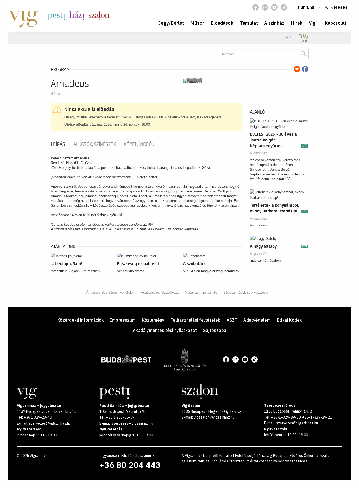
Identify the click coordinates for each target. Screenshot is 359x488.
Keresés (339, 7)
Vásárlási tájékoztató (201, 292)
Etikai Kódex (289, 320)
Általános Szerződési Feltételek (110, 292)
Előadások (222, 23)
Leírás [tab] (58, 144)
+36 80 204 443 (130, 464)
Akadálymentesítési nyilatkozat (165, 330)
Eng (310, 7)
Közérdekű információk (80, 320)
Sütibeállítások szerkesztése (245, 292)
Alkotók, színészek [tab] (94, 144)
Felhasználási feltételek (195, 320)
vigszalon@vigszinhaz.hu (214, 417)
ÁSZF (232, 320)
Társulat (249, 23)
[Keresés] (303, 54)
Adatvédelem (257, 320)
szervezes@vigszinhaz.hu (50, 423)
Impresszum (123, 320)
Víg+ (313, 23)
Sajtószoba (214, 330)
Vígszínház (258, 153)
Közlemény (153, 320)
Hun (301, 7)
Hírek (296, 23)
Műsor (197, 23)
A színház (274, 23)
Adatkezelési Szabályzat (160, 292)
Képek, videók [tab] (139, 144)
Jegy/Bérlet (171, 23)
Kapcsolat (335, 23)
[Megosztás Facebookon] (305, 69)
